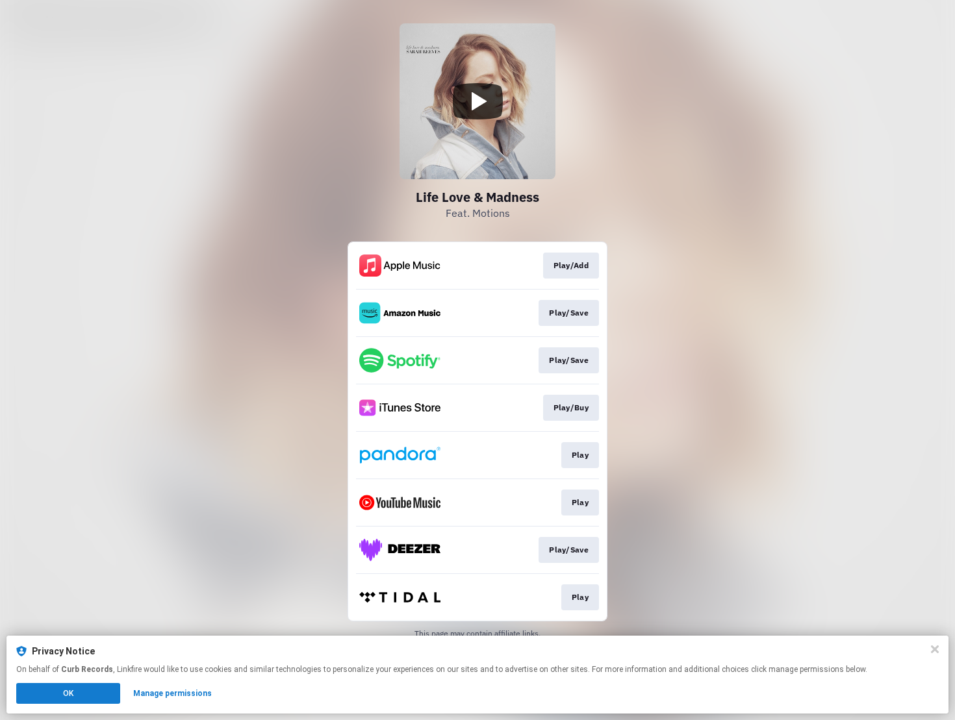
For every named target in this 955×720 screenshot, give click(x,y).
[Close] (934, 649)
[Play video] (477, 101)
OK (68, 693)
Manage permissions (172, 693)
